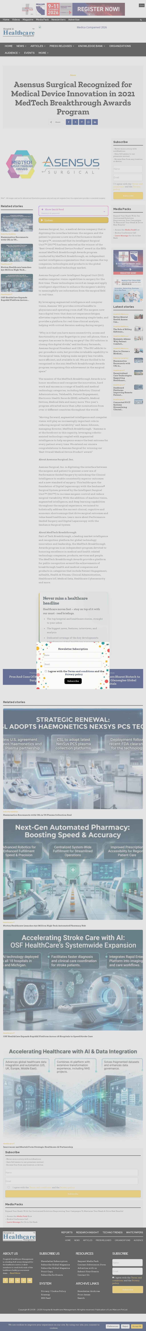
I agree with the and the (75, 673)
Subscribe (73, 681)
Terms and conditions (81, 671)
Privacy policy (74, 674)
